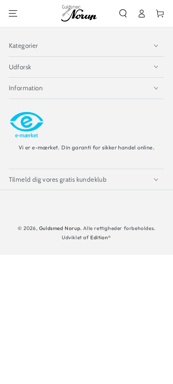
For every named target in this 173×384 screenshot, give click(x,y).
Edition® (100, 237)
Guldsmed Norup (59, 228)
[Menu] (13, 13)
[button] (123, 13)
